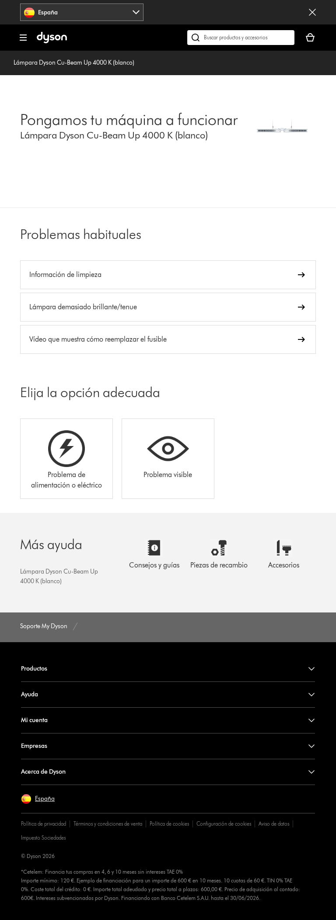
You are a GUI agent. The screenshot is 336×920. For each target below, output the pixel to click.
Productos (34, 668)
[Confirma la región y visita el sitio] (312, 12)
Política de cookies (169, 823)
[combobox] (82, 12)
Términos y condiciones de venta (108, 823)
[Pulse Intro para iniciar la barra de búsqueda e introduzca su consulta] (240, 37)
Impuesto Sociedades (43, 837)
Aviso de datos (274, 823)
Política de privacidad (43, 823)
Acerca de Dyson (43, 771)
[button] (38, 799)
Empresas (34, 746)
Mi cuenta (34, 720)
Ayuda (29, 694)
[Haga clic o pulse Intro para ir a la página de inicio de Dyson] (52, 41)
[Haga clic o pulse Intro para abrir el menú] (23, 37)
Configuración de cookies (223, 823)
